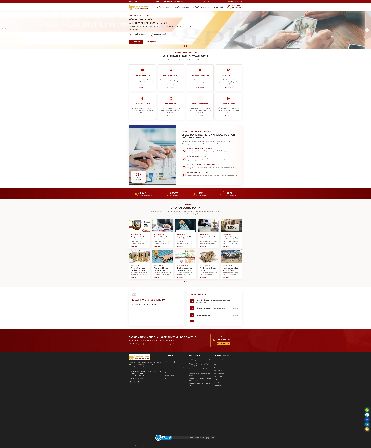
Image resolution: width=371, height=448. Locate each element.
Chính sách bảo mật (226, 446)
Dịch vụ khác (217, 382)
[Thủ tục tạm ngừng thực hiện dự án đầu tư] (231, 256)
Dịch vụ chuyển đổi (219, 368)
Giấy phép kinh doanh (219, 365)
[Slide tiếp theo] (367, 30)
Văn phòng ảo (217, 385)
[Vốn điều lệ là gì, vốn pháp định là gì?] (208, 256)
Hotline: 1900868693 (137, 373)
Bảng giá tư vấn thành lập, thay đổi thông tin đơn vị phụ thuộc (200, 369)
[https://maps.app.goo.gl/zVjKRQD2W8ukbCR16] (367, 424)
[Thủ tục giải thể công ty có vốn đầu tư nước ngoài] (139, 256)
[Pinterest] (134, 382)
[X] (130, 382)
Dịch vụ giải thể (218, 376)
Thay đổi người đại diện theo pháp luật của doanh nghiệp (184, 238)
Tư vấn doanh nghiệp (163, 7)
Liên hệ (167, 378)
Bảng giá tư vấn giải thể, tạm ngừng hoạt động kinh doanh (200, 379)
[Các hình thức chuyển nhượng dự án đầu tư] (162, 225)
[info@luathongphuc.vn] (367, 429)
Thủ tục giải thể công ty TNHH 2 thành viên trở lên (231, 238)
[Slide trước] (4, 30)
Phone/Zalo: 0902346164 (138, 376)
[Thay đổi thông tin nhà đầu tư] (208, 225)
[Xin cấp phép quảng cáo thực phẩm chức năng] (185, 256)
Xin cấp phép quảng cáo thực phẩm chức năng (184, 269)
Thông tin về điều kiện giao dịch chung (175, 372)
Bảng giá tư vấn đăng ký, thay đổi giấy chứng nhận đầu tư (199, 365)
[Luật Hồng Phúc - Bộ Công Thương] (163, 437)
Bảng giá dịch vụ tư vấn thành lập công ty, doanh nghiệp (200, 360)
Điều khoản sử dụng (237, 446)
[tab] (184, 46)
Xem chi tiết (141, 87)
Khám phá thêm (136, 40)
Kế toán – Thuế (218, 7)
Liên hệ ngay (151, 40)
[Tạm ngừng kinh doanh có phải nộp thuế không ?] (162, 256)
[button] (184, 281)
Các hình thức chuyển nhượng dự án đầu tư (161, 238)
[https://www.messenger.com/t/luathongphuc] (367, 421)
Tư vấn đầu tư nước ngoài (181, 7)
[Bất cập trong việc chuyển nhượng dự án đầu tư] (139, 225)
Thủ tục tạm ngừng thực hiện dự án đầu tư (230, 269)
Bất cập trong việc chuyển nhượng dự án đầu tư (139, 238)
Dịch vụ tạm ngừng (219, 373)
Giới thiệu (167, 359)
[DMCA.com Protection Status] (180, 437)
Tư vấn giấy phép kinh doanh (201, 7)
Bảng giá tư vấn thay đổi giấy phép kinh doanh (199, 374)
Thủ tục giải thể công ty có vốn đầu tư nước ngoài (139, 269)
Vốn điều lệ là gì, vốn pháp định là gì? (208, 269)
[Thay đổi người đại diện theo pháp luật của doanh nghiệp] (185, 225)
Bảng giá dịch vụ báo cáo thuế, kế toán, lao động (200, 384)
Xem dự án (134, 246)
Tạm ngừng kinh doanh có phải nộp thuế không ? (162, 269)
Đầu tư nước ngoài (219, 362)
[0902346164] (367, 410)
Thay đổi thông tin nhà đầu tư (208, 238)
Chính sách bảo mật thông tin (172, 362)
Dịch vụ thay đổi (218, 370)
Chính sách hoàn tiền (170, 365)
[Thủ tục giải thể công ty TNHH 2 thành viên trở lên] (231, 225)
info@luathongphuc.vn (236, 1)
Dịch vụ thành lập (218, 359)
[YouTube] (138, 382)
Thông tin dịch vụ (169, 375)
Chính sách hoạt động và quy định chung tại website (175, 368)
